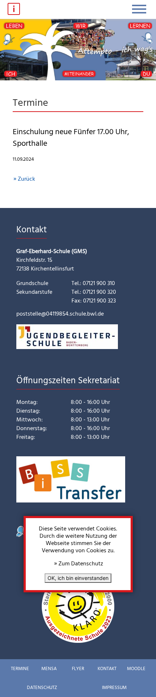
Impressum (114, 688)
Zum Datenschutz (80, 564)
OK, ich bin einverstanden (78, 578)
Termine (20, 669)
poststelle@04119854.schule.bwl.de (60, 314)
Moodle (136, 669)
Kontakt (107, 669)
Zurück (26, 179)
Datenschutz (42, 688)
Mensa (49, 669)
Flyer (78, 669)
